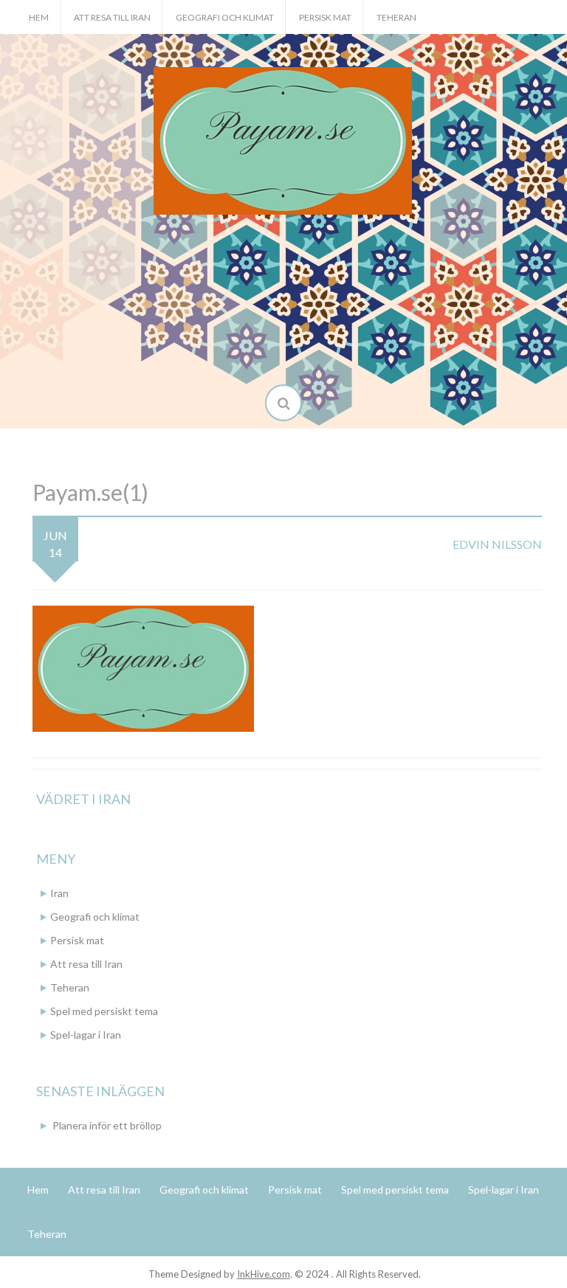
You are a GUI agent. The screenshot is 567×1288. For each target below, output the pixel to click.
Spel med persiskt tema (104, 1011)
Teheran (396, 17)
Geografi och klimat (225, 17)
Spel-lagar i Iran (85, 1034)
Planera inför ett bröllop (107, 1125)
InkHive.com (263, 1274)
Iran (59, 893)
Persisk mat (325, 17)
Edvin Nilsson (497, 544)
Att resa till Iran (112, 17)
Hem (39, 17)
